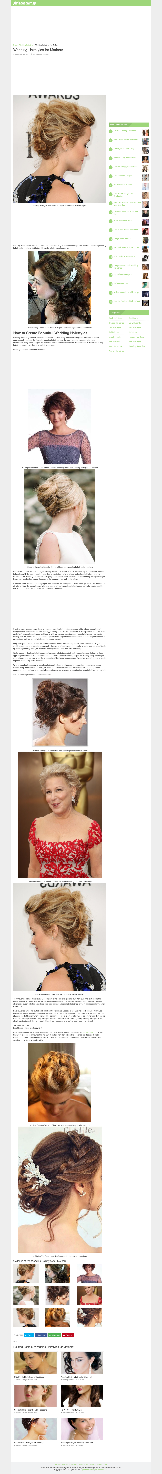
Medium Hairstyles (136, 337)
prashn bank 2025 (101, 1470)
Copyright (74, 1464)
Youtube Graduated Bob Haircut (127, 301)
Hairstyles (133, 332)
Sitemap (58, 1464)
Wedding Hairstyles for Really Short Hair (77, 1442)
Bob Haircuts (134, 318)
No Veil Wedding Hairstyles (71, 1410)
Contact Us (66, 1464)
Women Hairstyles (116, 351)
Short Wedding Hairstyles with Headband (30, 1410)
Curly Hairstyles (135, 323)
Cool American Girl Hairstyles (126, 229)
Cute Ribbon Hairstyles (123, 175)
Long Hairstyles (115, 337)
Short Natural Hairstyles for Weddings (29, 1442)
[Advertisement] (81, 26)
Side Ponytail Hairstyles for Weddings (29, 1377)
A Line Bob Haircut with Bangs (126, 292)
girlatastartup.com (89, 1032)
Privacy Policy (102, 1464)
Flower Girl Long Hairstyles (125, 131)
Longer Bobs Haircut (122, 238)
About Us (93, 1464)
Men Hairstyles (135, 341)
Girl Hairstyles (114, 332)
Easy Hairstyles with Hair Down (126, 247)
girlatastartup (24, 3)
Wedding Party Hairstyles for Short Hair (76, 1377)
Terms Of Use (83, 1464)
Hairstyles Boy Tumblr (123, 184)
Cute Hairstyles (115, 327)
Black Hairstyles (115, 318)
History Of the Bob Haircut (124, 256)
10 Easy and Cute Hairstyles (125, 149)
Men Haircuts (114, 341)
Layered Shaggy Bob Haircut (125, 167)
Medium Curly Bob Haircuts (125, 158)
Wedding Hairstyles (21, 54)
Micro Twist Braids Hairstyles (126, 140)
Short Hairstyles (115, 346)
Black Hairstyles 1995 (122, 220)
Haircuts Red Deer (121, 283)
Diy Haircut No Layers (122, 274)
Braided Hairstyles (116, 323)
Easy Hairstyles (135, 327)
